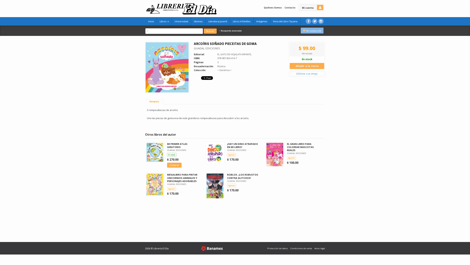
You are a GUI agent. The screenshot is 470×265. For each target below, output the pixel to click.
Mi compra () (313, 30)
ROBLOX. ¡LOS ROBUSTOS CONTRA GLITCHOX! (242, 176)
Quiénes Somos (273, 7)
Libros (163, 21)
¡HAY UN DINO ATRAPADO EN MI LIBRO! (242, 145)
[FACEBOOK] (308, 21)
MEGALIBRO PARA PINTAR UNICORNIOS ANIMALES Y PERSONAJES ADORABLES (182, 178)
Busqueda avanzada (231, 31)
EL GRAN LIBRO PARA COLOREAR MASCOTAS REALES (300, 147)
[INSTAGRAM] (321, 21)
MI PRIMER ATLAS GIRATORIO (177, 145)
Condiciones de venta (301, 248)
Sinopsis (154, 101)
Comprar (174, 165)
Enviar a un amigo (308, 73)
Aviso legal (319, 248)
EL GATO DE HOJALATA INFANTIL (234, 54)
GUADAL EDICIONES (207, 48)
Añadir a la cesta (307, 66)
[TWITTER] (314, 21)
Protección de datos (277, 248)
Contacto (290, 7)
